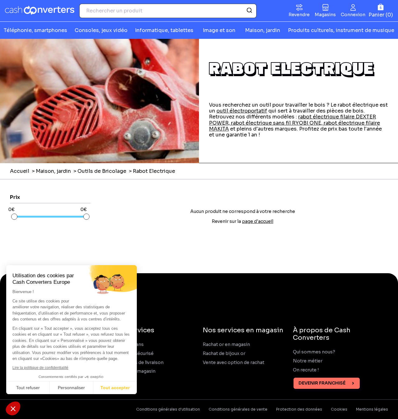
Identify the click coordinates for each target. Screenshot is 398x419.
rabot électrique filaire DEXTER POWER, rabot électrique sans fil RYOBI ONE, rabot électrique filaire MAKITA (294, 122)
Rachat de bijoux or (224, 353)
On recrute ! (306, 370)
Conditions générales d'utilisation (168, 409)
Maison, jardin (53, 171)
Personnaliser (71, 387)
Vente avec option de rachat (233, 362)
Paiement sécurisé (133, 353)
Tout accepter (115, 387)
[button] (13, 408)
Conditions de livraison (138, 362)
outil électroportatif (241, 111)
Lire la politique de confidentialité (40, 368)
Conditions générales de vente (238, 409)
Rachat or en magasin (226, 344)
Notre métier (307, 361)
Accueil (19, 171)
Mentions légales (372, 409)
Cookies (339, 409)
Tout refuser (28, 387)
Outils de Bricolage (101, 171)
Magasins (325, 14)
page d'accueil (257, 221)
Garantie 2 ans (128, 344)
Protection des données (299, 409)
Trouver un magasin (134, 371)
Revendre (299, 14)
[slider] (14, 217)
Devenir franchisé (321, 383)
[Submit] (249, 11)
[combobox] (168, 11)
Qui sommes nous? (314, 352)
